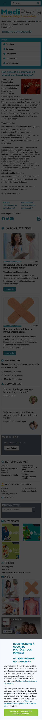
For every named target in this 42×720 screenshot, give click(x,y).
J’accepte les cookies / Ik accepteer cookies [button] (21, 712)
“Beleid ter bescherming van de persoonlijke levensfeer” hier (20, 703)
